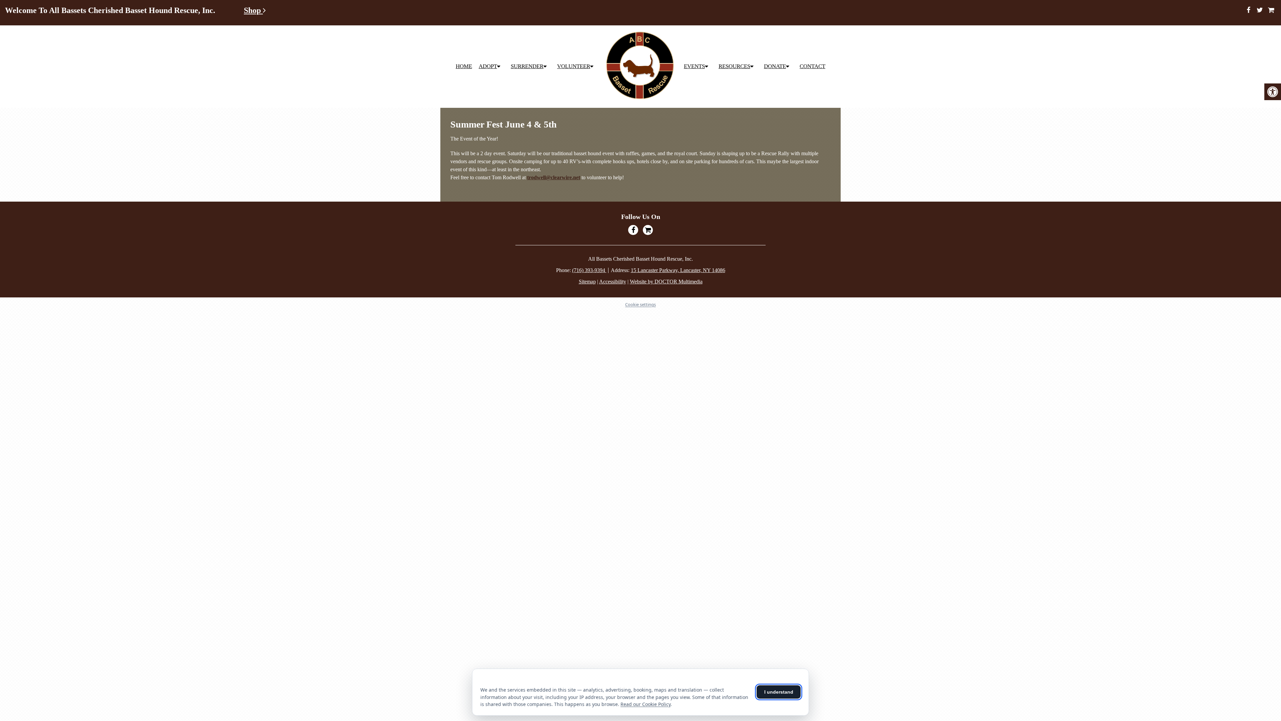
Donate (775, 66)
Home (464, 66)
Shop (253, 10)
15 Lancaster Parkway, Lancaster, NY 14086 (678, 270)
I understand (778, 692)
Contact (812, 66)
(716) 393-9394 (589, 270)
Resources (734, 66)
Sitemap (587, 281)
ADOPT (488, 66)
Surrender (527, 66)
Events (694, 66)
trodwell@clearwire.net (553, 177)
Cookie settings (640, 304)
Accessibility (612, 281)
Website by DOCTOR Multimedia (666, 281)
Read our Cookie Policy (645, 704)
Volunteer (573, 66)
